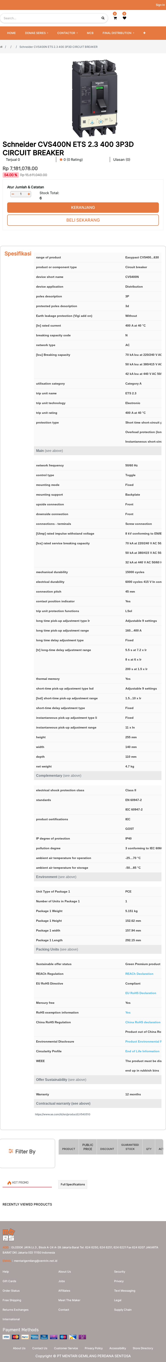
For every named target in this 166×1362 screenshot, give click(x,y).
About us (64, 1271)
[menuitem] (11, 33)
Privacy (119, 1281)
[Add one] (29, 194)
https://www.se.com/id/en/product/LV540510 (62, 1114)
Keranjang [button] (83, 207)
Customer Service (66, 1348)
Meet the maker (69, 1300)
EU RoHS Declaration (140, 993)
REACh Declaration (139, 973)
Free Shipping (12, 1300)
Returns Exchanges (16, 1309)
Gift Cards (9, 1281)
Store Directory (143, 1348)
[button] (144, 33)
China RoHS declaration (143, 1022)
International (11, 1319)
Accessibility (117, 1348)
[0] (115, 18)
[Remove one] (13, 194)
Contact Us (39, 1348)
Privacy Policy (94, 1348)
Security (119, 1271)
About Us (19, 1348)
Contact (63, 1309)
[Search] (83, 1132)
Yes (128, 1012)
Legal (117, 1300)
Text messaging (124, 1290)
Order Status (11, 1290)
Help (6, 1271)
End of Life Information (142, 1051)
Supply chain (123, 1309)
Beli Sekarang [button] (83, 220)
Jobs (61, 1281)
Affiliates (64, 1290)
